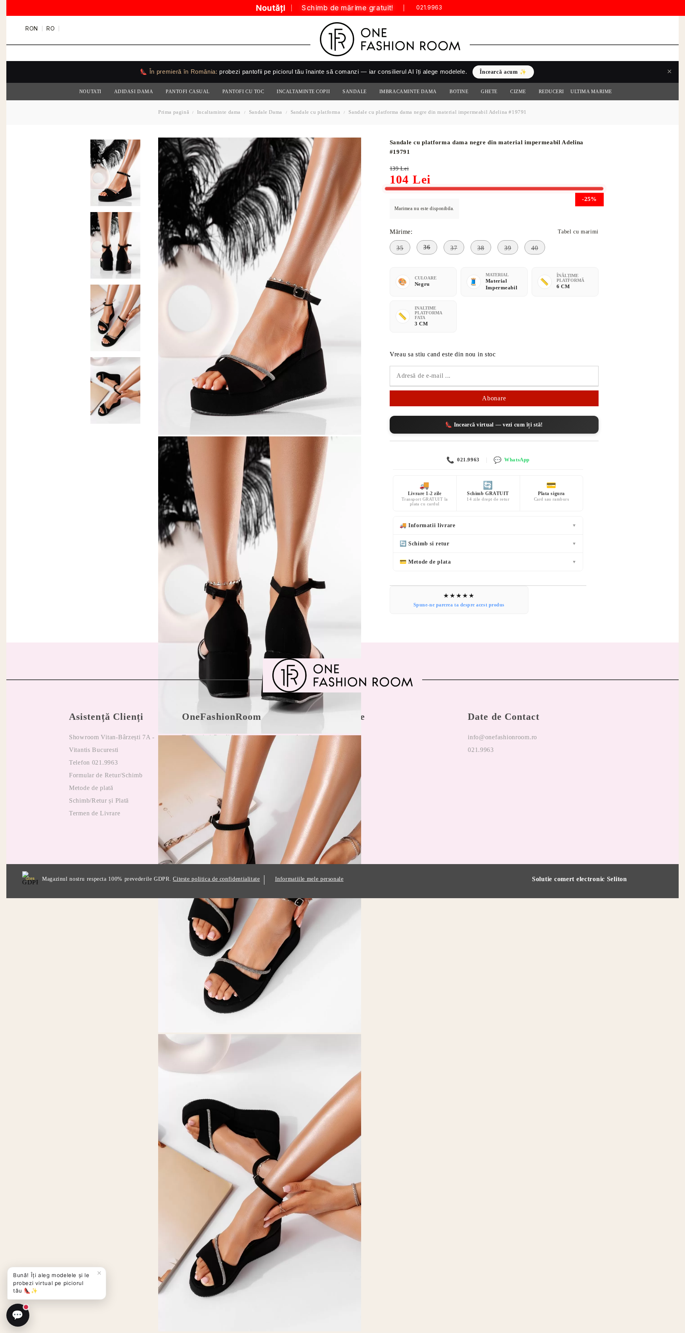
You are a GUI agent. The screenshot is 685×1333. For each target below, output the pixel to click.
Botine (459, 91)
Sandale (354, 91)
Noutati (90, 91)
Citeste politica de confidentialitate (216, 879)
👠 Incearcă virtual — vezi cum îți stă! (494, 425)
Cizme (518, 91)
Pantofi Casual (188, 91)
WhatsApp (511, 460)
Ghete (489, 91)
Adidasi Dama (133, 91)
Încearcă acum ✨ (503, 72)
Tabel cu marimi (578, 232)
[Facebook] (474, 775)
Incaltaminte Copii (303, 91)
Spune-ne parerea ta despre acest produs (459, 605)
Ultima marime (591, 91)
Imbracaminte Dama (408, 91)
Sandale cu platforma (316, 112)
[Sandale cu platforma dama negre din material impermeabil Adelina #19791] (115, 173)
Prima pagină (173, 112)
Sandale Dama (265, 112)
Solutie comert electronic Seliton (579, 879)
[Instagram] (496, 775)
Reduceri (551, 91)
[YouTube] (517, 775)
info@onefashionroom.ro (502, 737)
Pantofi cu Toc (243, 91)
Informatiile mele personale (309, 879)
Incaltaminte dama (219, 112)
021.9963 (429, 8)
